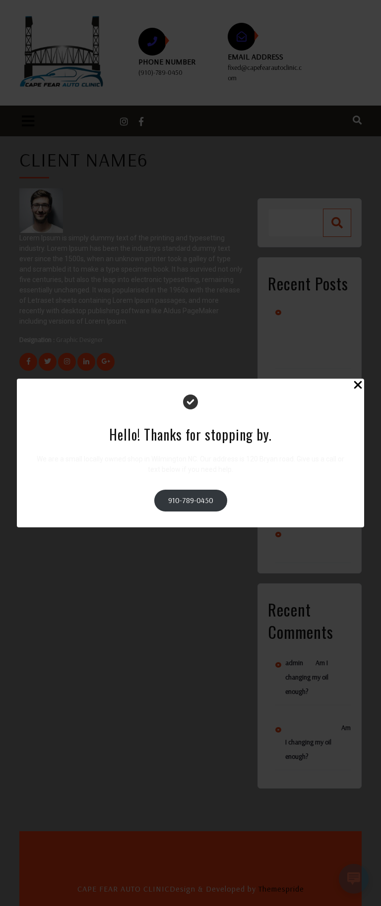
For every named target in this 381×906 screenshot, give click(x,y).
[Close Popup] (358, 386)
